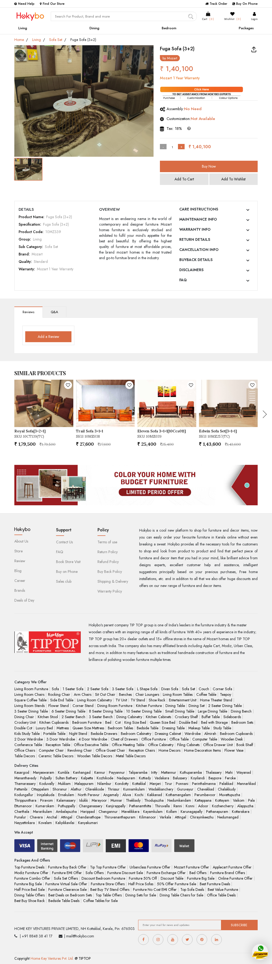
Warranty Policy (109, 591)
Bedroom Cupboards (236, 733)
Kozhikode (105, 778)
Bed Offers (197, 872)
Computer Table (204, 739)
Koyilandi (198, 778)
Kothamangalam (178, 794)
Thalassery (214, 772)
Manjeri (155, 783)
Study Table (222, 728)
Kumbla (63, 772)
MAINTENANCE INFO (198, 219)
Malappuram (84, 783)
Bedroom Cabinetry (136, 733)
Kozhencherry (222, 806)
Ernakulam (66, 794)
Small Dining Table (179, 711)
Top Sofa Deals (192, 889)
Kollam (171, 811)
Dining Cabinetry (129, 716)
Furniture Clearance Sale (67, 889)
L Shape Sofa (147, 689)
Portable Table (54, 733)
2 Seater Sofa (97, 689)
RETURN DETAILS (194, 239)
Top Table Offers (109, 895)
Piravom (46, 800)
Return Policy (107, 552)
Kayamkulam (153, 811)
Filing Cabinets (188, 744)
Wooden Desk (232, 739)
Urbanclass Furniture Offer (150, 867)
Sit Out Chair (105, 694)
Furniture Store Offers (108, 884)
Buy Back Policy (109, 571)
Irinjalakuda (45, 794)
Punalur (20, 817)
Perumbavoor (204, 794)
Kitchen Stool (48, 716)
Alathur (76, 789)
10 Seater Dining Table (144, 711)
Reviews (28, 312)
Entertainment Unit (182, 700)
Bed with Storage (214, 722)
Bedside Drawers (104, 733)
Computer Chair (51, 750)
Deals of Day (24, 600)
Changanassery (90, 806)
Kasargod (21, 772)
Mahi (229, 772)
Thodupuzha (154, 800)
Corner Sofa (222, 689)
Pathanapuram (217, 811)
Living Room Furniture (31, 689)
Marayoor (99, 800)
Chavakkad (205, 789)
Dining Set (197, 705)
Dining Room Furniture (114, 705)
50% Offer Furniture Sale (176, 884)
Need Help (26, 3)
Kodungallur (23, 794)
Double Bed (188, 722)
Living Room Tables (178, 694)
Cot (118, 722)
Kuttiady (145, 778)
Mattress (63, 728)
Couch (204, 689)
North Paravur (89, 794)
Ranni (177, 806)
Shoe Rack (157, 700)
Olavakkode (94, 789)
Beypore (215, 778)
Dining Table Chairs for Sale (181, 895)
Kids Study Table (27, 733)
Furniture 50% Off (143, 878)
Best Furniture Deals (215, 884)
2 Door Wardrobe (28, 739)
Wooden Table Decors (94, 756)
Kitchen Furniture (149, 705)
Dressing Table (173, 728)
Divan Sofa (169, 689)
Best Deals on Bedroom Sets (70, 895)
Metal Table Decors (131, 756)
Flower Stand (58, 705)
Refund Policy (108, 561)
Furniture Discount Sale (125, 872)
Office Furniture (153, 739)
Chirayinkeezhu (202, 817)
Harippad (87, 811)
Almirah (210, 733)
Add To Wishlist (233, 179)
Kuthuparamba (191, 772)
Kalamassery (66, 800)
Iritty (154, 772)
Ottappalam (40, 789)
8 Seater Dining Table (105, 711)
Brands (19, 590)
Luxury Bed (44, 728)
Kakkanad (154, 794)
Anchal (51, 817)
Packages (246, 28)
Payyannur (117, 772)
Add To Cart (184, 179)
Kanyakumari (88, 822)
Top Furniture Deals (29, 867)
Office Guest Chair (110, 750)
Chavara (36, 817)
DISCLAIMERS (191, 269)
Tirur (168, 783)
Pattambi (20, 789)
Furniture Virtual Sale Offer (66, 884)
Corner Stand (83, 705)
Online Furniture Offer (235, 878)
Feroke (230, 778)
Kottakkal (139, 783)
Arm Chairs (82, 694)
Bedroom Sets (242, 722)
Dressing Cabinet (168, 733)
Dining (94, 28)
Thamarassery (25, 783)
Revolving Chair (79, 750)
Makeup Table (199, 728)
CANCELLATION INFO (199, 249)
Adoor (203, 806)
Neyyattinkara (24, 822)
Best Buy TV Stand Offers (109, 889)
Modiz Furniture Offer (31, 872)
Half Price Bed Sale (29, 889)
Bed (108, 722)
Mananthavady (25, 778)
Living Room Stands (29, 705)
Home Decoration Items (202, 750)
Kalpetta (87, 778)
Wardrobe (193, 733)
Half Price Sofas (140, 884)
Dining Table (175, 705)
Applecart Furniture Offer (232, 867)
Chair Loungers (147, 694)
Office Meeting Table (128, 744)
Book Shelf (244, 744)
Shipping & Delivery (112, 581)
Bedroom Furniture (86, 722)
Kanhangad (82, 772)
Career (19, 580)
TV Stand (138, 700)
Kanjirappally (115, 806)
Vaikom (238, 800)
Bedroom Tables (120, 728)
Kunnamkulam (134, 789)
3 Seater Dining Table (31, 711)
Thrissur (114, 789)
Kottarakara (240, 811)
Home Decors (169, 750)
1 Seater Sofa (73, 689)
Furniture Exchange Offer (166, 872)
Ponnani (182, 783)
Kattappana (203, 800)
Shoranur (60, 789)
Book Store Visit (68, 561)
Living (22, 28)
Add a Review (48, 336)
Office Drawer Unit (218, 744)
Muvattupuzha (229, 794)
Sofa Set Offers (66, 878)
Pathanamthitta (140, 806)
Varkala (165, 817)
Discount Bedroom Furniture (103, 878)
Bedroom (169, 28)
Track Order (218, 3)
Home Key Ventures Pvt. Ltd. (52, 958)
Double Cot (23, 728)
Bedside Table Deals (63, 900)
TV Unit (121, 700)
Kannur (99, 772)
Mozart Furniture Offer (191, 867)
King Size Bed (135, 722)
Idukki (83, 800)
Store (18, 551)
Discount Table (172, 878)
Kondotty (122, 783)
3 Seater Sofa (122, 689)
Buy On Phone (247, 3)
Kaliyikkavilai (65, 822)
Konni (190, 806)
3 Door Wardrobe (60, 739)
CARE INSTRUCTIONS (198, 209)
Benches (125, 694)
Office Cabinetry (160, 744)
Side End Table (61, 700)
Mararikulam (42, 811)
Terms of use (107, 542)
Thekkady (133, 800)
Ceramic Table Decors (56, 756)
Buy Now (209, 166)
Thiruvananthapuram (119, 817)
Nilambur (104, 783)
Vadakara (162, 778)
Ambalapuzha (66, 811)
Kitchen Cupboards (54, 722)
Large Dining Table (212, 711)
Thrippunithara (25, 800)
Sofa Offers (95, 872)
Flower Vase (233, 750)
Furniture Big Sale (200, 878)
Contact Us (64, 542)
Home (19, 39)
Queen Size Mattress (88, 728)
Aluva (126, 794)
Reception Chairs (142, 750)
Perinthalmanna (204, 783)
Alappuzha (245, 806)
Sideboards (232, 716)
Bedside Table (147, 728)
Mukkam (64, 783)
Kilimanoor (147, 817)
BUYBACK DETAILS (195, 259)
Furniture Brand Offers (227, 872)
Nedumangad (228, 817)
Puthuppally (66, 806)
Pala (251, 800)
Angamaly (111, 794)
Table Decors (24, 756)
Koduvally (46, 783)
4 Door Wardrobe (93, 739)
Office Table (179, 739)
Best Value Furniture (223, 889)
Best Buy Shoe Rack (29, 900)
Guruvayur (185, 789)
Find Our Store (54, 3)
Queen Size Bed (162, 722)
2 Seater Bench (73, 716)
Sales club (63, 581)
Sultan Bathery (66, 778)
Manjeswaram (43, 772)
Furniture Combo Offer (32, 878)
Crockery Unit (25, 722)
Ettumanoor (23, 806)
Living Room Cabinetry (94, 700)
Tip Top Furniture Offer (108, 867)
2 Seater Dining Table (225, 705)
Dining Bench (241, 711)
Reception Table (58, 744)
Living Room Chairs (29, 694)
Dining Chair (24, 716)
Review (19, 561)
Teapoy (225, 694)
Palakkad (226, 783)
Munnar (116, 800)
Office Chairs (24, 750)
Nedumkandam (179, 800)
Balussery (180, 778)
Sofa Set (55, 39)
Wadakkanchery (160, 789)
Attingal (66, 817)
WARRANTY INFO (195, 229)
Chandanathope (88, 817)
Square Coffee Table (30, 700)
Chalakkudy (227, 789)
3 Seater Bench (101, 716)
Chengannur (108, 811)
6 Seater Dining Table (68, 711)
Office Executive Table (91, 744)
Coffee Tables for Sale (100, 900)
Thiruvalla (162, 806)
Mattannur (168, 772)
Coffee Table (206, 694)
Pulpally (46, 778)
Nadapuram (126, 778)
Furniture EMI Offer (67, 872)
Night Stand (78, 733)
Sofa (55, 689)
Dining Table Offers (29, 895)
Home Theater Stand (216, 700)
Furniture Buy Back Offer (67, 867)
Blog (18, 570)
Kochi (139, 794)
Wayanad (243, 772)
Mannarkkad (246, 783)
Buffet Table (211, 716)
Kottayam (222, 800)
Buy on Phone (67, 571)
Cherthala (21, 811)
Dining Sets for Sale (140, 895)
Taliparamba (138, 772)
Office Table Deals (221, 895)
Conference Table (28, 744)
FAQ (183, 280)
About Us (21, 541)
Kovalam (45, 822)
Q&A (54, 312)
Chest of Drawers (124, 739)
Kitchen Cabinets (158, 716)
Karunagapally (191, 811)
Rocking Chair (59, 694)
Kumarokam (45, 806)
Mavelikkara (130, 811)
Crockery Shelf (186, 716)
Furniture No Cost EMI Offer (155, 889)
